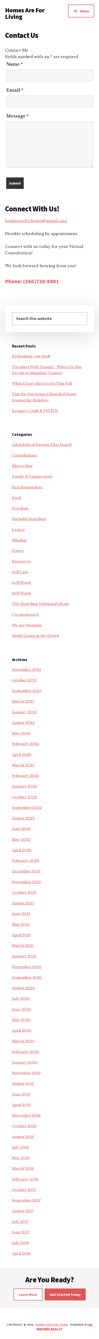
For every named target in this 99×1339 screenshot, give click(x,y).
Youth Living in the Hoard (35, 635)
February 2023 (25, 775)
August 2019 (23, 1083)
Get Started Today (65, 1294)
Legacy (18, 529)
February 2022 (25, 860)
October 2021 (24, 892)
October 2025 (24, 680)
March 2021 (23, 945)
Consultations (24, 455)
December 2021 (26, 871)
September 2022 (27, 807)
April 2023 (21, 754)
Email (14, 90)
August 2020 (23, 988)
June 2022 (21, 828)
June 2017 (21, 1232)
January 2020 (24, 1062)
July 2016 (20, 1243)
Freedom (20, 508)
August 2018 (23, 1137)
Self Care (20, 572)
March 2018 (23, 1168)
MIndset (19, 540)
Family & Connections (32, 476)
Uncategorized (25, 614)
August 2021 (23, 903)
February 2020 (25, 1052)
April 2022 (21, 850)
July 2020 (21, 998)
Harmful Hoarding (29, 519)
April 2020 (22, 1030)
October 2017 (24, 1190)
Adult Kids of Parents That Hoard (41, 445)
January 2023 (24, 786)
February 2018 (25, 1179)
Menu (84, 11)
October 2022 (24, 797)
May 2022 (21, 839)
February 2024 (25, 744)
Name (14, 64)
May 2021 (21, 924)
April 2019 (21, 1105)
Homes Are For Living (25, 13)
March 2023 (23, 765)
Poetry (18, 551)
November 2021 (26, 882)
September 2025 (27, 691)
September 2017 (26, 1200)
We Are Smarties (27, 625)
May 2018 (21, 1158)
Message (17, 116)
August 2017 (23, 1211)
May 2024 (21, 733)
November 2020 (27, 967)
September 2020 (27, 977)
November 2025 (26, 669)
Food (16, 498)
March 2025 (23, 701)
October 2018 (24, 1126)
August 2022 (23, 818)
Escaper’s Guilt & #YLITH (35, 411)
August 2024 (23, 722)
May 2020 (21, 1020)
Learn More (28, 1294)
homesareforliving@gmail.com (36, 220)
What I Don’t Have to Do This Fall (42, 383)
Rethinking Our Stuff (31, 356)
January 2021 (24, 956)
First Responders (27, 487)
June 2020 (21, 1009)
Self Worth (21, 582)
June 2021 (21, 913)
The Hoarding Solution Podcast (40, 604)
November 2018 (26, 1115)
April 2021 (21, 935)
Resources (21, 561)
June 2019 (21, 1094)
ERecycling (22, 466)
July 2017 (20, 1221)
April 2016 (21, 1253)
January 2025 (24, 712)
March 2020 (23, 1041)
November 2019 (26, 1073)
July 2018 (20, 1147)
